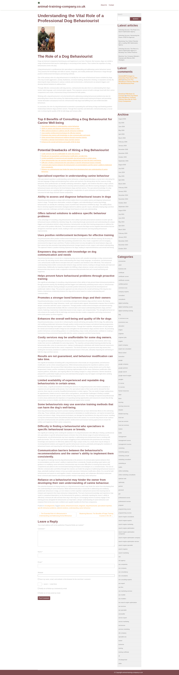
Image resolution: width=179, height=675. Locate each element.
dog (119, 314)
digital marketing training (125, 310)
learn (119, 398)
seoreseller (121, 614)
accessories (121, 261)
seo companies (122, 564)
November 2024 (123, 199)
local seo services (123, 425)
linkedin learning (123, 413)
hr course (121, 383)
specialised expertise (105, 506)
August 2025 (122, 164)
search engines (123, 549)
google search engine (124, 375)
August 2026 (122, 119)
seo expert (121, 583)
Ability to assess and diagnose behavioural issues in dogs (60, 128)
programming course (124, 509)
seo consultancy (123, 572)
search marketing (123, 553)
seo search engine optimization (127, 602)
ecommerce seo (123, 322)
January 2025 (122, 191)
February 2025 (122, 187)
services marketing (124, 629)
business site (122, 268)
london (120, 429)
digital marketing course (125, 307)
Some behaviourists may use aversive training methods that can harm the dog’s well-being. (71, 160)
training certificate (123, 652)
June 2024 (121, 218)
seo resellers (122, 598)
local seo (121, 417)
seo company (122, 568)
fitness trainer (122, 352)
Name (40, 552)
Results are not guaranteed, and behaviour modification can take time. (64, 156)
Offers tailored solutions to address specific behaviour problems (62, 131)
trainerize (121, 644)
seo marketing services (125, 591)
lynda (120, 433)
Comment (41, 529)
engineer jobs (122, 337)
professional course (124, 497)
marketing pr (122, 463)
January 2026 (122, 145)
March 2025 (122, 183)
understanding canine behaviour (79, 508)
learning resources (123, 406)
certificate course (123, 276)
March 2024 (122, 229)
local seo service (123, 421)
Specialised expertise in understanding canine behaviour (60, 126)
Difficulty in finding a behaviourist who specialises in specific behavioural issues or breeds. (71, 162)
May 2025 (121, 176)
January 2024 (122, 237)
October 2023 (122, 248)
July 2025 (121, 168)
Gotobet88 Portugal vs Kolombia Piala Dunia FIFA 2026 (127, 78)
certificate (121, 272)
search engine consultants (126, 516)
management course (124, 440)
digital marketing (123, 303)
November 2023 (123, 244)
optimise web (122, 478)
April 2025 (121, 180)
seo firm (120, 587)
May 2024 (121, 222)
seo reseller (121, 595)
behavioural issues (72, 506)
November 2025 (123, 153)
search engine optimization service (128, 541)
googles (120, 379)
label (119, 394)
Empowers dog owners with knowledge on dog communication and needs (65, 135)
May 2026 (121, 130)
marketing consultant (124, 459)
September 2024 (123, 206)
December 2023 (123, 241)
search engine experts (125, 520)
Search (120, 14)
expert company (123, 345)
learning (120, 402)
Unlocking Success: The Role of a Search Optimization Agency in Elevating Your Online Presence (128, 50)
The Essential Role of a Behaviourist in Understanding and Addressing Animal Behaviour (55, 515)
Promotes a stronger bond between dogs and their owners (60, 139)
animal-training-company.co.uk (61, 6)
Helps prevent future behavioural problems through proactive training (64, 137)
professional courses (124, 501)
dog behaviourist (91, 506)
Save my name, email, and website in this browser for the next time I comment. (65, 579)
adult (119, 265)
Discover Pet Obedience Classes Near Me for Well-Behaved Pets (128, 81)
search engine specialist (125, 545)
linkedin (120, 410)
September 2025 (123, 161)
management (122, 436)
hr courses (121, 387)
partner (120, 486)
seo (119, 556)
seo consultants (123, 575)
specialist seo (122, 637)
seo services (122, 606)
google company (123, 364)
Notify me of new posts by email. (50, 593)
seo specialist (122, 610)
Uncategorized (49, 506)
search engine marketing (125, 524)
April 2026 (121, 134)
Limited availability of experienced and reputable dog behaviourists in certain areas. (68, 158)
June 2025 (121, 172)
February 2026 (122, 142)
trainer (120, 640)
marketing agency (123, 452)
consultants (121, 299)
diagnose (82, 506)
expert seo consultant (124, 349)
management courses (124, 444)
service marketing (123, 621)
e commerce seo (123, 318)
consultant (121, 295)
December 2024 (123, 195)
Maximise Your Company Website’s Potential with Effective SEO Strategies (128, 58)
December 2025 (123, 149)
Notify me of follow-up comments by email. (53, 588)
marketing (121, 448)
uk (119, 656)
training (120, 648)
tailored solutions (62, 508)
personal (121, 490)
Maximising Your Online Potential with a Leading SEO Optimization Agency (128, 43)
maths (120, 467)
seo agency (121, 560)
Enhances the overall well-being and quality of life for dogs (60, 142)
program (121, 505)
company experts (123, 291)
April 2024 (121, 225)
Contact (111, 5)
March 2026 (122, 138)
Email (40, 562)
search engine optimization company (129, 537)
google (120, 360)
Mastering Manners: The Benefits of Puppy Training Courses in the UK (96, 515)
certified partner (123, 284)
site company (122, 633)
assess (63, 506)
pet (119, 494)
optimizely (121, 482)
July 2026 (121, 122)
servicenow (121, 625)
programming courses (124, 513)
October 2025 (122, 157)
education (121, 326)
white (120, 663)
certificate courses (123, 280)
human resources (123, 391)
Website (40, 572)
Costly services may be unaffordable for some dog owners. (60, 154)
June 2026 (121, 126)
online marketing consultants (126, 474)
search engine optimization (126, 528)
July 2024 (121, 214)
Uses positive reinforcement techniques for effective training (61, 133)
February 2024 (122, 233)
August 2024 (122, 210)
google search (122, 371)
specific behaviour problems (47, 508)
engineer (121, 333)
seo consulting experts (125, 579)
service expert (122, 617)
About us (104, 5)
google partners (123, 368)
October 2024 (122, 203)
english (120, 341)
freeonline (121, 356)
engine (120, 330)
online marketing (123, 471)
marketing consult (123, 455)
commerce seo (122, 288)
